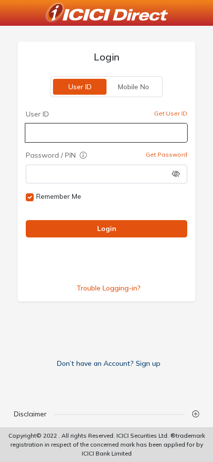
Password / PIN (52, 155)
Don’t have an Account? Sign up (108, 363)
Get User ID (170, 113)
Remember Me (58, 196)
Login (106, 228)
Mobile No (133, 86)
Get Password (166, 154)
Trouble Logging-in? (108, 288)
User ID (79, 86)
